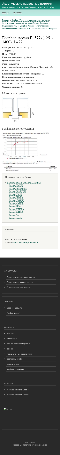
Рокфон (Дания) (13, 313)
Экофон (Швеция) (14, 307)
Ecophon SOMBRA (16, 209)
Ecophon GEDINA (16, 197)
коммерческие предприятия (18, 343)
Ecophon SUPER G (16, 212)
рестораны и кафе (14, 359)
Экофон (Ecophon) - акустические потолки (30, 20)
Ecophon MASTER (16, 203)
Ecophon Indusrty (15, 218)
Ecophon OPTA (15, 206)
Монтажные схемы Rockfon (18, 394)
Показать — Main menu (11, 12)
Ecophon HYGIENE (16, 200)
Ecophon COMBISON (17, 191)
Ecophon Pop (14, 215)
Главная (5, 20)
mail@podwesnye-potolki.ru (25, 242)
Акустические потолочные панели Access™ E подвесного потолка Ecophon (29, 27)
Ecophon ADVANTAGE (18, 188)
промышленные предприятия (19, 354)
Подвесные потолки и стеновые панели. (30, 444)
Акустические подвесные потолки (27, 3)
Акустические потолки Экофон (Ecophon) (23, 182)
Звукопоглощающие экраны (18, 287)
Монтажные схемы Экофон (18, 389)
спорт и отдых (13, 364)
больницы (11, 333)
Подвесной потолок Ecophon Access (18, 25)
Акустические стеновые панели (20, 282)
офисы (10, 348)
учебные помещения (15, 369)
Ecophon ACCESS (16, 185)
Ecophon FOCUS (15, 194)
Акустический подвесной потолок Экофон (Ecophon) (25, 22)
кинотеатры (12, 338)
